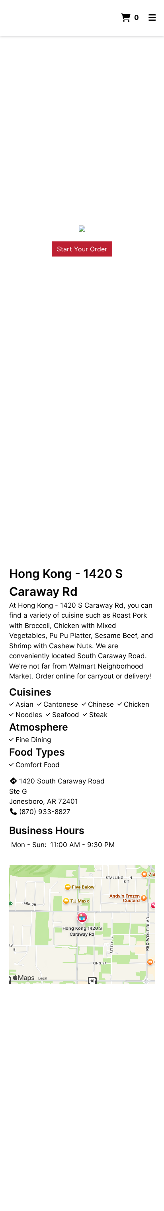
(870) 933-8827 (44, 812)
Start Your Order (82, 249)
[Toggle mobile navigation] (152, 18)
